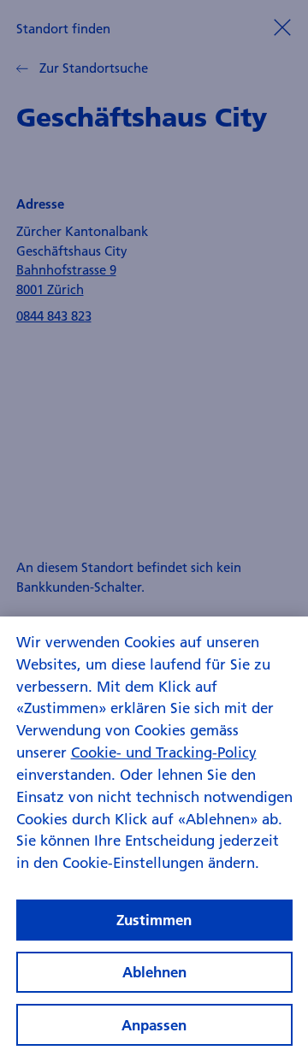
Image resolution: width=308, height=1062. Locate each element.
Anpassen (154, 1025)
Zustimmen (154, 920)
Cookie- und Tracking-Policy (164, 752)
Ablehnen (154, 972)
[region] (154, 839)
